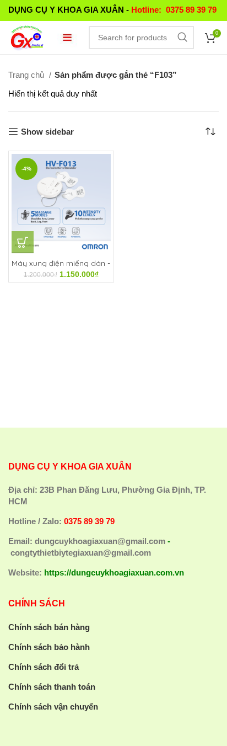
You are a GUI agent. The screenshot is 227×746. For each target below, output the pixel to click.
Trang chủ (27, 74)
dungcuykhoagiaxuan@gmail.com (100, 541)
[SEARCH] (182, 37)
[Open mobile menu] (67, 37)
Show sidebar (47, 131)
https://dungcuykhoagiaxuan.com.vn (114, 572)
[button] (23, 242)
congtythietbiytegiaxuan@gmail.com (80, 552)
